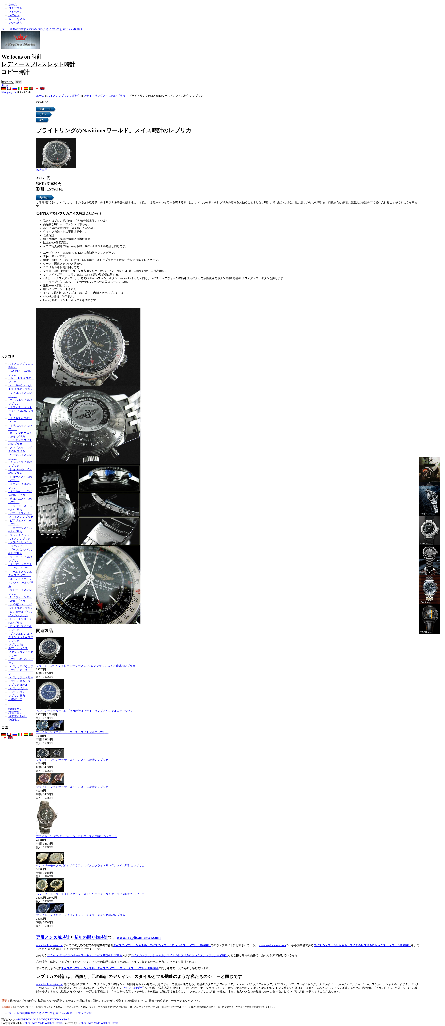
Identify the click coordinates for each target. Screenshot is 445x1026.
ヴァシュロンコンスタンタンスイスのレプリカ (20, 637)
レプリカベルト (18, 688)
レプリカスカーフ (19, 681)
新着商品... (15, 712)
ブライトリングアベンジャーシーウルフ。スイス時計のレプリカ (76, 836)
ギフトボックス (18, 648)
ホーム (12, 4)
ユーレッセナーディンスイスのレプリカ (20, 582)
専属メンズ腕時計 (53, 937)
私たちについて (50, 29)
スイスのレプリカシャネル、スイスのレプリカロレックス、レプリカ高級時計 (162, 945)
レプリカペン (16, 692)
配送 (37, 29)
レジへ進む (15, 22)
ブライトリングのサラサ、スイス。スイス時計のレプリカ (72, 732)
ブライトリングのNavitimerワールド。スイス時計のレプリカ (84, 955)
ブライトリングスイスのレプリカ (104, 95)
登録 (79, 29)
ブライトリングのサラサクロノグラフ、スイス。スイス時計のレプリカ (80, 915)
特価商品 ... (15, 708)
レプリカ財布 (16, 695)
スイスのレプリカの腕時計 (64, 95)
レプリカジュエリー (20, 677)
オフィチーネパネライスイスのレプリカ (20, 411)
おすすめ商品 (26, 29)
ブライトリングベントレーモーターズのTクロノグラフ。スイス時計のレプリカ (85, 665)
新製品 (14, 29)
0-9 (67, 1019)
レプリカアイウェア (20, 666)
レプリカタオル (18, 684)
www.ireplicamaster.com (139, 937)
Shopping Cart (9, 92)
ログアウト (15, 8)
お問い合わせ (68, 29)
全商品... (13, 719)
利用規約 (27, 1013)
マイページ (15, 11)
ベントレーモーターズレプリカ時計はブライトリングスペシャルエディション (85, 710)
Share (4, 85)
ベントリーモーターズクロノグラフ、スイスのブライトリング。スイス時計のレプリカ (90, 865)
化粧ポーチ (15, 699)
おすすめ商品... (17, 716)
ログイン (13, 15)
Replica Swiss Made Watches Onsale (42, 1022)
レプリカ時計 (16, 644)
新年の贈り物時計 (91, 937)
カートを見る (16, 19)
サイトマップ (78, 1013)
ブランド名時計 (132, 987)
